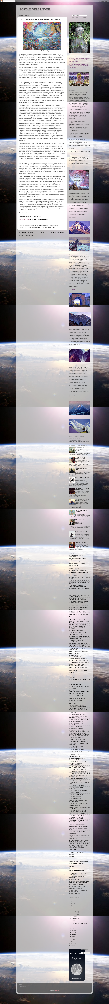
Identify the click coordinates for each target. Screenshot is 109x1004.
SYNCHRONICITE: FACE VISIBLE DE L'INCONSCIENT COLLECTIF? (78, 862)
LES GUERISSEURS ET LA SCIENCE (78, 813)
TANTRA (71, 868)
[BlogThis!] (52, 225)
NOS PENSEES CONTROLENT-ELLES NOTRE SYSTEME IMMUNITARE (78, 841)
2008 (72, 945)
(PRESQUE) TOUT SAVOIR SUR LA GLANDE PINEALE (78, 564)
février (73, 934)
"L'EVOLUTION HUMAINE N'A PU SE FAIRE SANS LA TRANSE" (40, 19)
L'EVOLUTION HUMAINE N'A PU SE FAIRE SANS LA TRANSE (39, 227)
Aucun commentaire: (42, 225)
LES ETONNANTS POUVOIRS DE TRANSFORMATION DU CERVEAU (78, 811)
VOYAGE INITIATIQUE (74, 893)
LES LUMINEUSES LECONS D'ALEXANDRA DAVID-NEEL (76, 818)
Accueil (42, 232)
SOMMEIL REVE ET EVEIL (75, 858)
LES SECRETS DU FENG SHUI (77, 831)
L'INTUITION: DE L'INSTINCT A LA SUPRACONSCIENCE (77, 717)
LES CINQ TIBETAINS (74, 805)
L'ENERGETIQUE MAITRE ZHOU (77, 681)
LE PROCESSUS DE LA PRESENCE (78, 790)
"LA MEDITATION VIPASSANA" (79, 448)
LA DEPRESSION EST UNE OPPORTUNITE (76, 724)
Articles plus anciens (58, 232)
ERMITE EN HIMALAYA (75, 638)
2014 (72, 906)
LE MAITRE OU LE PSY (75, 780)
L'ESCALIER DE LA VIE (75, 684)
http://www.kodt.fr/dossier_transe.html (30, 216)
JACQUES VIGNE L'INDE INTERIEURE (79, 662)
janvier (74, 936)
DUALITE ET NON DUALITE (76, 630)
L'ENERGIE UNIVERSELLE (76, 683)
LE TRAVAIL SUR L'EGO (75, 798)
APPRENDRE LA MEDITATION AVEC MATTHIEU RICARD (78, 568)
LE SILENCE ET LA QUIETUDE (77, 794)
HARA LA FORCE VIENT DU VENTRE (78, 651)
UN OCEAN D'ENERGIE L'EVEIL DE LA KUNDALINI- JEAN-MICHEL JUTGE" (79, 882)
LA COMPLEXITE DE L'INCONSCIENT (78, 719)
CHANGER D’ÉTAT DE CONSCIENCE (78, 606)
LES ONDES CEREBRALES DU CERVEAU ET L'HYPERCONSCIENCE (78, 825)
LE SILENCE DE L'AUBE (75, 792)
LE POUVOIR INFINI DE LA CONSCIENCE (76, 788)
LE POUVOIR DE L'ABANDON (76, 785)
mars (73, 932)
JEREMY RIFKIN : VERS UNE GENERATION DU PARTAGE (76, 665)
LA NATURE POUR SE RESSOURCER (78, 741)
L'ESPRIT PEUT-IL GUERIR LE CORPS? (79, 686)
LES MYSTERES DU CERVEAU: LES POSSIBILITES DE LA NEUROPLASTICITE (78, 822)
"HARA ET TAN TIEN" (80, 542)
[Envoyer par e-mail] (51, 225)
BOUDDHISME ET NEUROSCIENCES (78, 572)
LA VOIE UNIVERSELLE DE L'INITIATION (79, 773)
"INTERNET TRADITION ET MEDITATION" (76, 556)
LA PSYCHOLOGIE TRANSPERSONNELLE (75, 755)
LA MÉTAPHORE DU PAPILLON (77, 739)
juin (73, 926)
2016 (72, 901)
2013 (72, 908)
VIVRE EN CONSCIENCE (75, 888)
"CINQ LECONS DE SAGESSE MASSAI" (80, 458)
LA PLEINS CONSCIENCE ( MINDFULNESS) (76, 747)
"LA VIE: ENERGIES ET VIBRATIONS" (81, 511)
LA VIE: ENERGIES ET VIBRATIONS (78, 769)
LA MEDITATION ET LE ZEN (76, 728)
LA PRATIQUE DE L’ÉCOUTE (76, 749)
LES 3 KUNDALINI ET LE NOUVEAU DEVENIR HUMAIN (78, 801)
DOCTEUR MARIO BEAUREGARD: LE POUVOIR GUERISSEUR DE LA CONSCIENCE (78, 628)
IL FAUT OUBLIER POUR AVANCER (78, 658)
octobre (74, 916)
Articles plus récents (26, 232)
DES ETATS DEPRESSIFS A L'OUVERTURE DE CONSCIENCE (77, 618)
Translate (84, 17)
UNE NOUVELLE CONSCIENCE (77, 886)
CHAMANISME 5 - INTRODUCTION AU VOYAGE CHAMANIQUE (79, 596)
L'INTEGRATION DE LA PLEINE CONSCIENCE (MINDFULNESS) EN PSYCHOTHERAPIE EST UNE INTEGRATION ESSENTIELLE (78, 710)
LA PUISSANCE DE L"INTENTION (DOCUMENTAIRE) (77, 759)
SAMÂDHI (71, 854)
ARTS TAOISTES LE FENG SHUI (77, 570)
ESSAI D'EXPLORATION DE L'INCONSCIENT (76, 641)
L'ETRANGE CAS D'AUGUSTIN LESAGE (79, 691)
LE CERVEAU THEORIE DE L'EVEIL (78, 778)
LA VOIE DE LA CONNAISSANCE (77, 771)
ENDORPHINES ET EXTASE (76, 634)
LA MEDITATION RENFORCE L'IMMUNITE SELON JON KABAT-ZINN (79, 731)
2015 (72, 903)
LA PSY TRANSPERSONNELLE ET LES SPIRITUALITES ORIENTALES (79, 752)
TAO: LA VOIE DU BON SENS (76, 870)
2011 (72, 939)
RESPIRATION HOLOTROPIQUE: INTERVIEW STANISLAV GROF (77, 852)
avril (73, 930)
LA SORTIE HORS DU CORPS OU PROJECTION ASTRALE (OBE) (77, 767)
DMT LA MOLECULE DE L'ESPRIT (77, 624)
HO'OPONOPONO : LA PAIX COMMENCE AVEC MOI (76, 656)
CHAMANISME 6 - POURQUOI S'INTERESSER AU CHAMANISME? (78, 599)
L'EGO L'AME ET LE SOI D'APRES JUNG (79, 679)
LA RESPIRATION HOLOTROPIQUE (78, 761)
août (73, 920)
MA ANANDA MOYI (73, 838)
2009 (72, 943)
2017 (72, 899)
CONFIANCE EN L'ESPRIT (75, 609)
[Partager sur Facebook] (55, 225)
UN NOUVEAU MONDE (75, 879)
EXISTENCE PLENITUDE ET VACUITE (78, 643)
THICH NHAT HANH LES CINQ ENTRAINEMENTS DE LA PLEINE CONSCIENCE (77, 873)
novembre (74, 914)
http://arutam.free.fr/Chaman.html (38, 219)
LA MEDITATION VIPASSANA (76, 737)
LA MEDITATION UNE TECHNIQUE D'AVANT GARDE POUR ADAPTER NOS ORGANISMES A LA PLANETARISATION (79, 734)
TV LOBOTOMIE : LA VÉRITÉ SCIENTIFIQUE (76, 877)
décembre (74, 912)
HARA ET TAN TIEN (74, 653)
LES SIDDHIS (72, 833)
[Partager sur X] (54, 225)
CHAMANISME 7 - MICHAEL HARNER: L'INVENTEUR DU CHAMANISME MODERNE (78, 603)
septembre (75, 918)
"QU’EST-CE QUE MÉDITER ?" (77, 562)
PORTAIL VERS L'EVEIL (35, 9)
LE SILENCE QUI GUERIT (75, 796)
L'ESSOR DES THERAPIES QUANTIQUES (76, 689)
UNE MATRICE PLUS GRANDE (77, 884)
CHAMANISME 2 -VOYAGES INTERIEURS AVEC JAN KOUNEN (77, 586)
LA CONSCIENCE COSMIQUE (76, 721)
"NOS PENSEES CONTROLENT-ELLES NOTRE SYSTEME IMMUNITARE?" (81, 521)
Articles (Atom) (29, 235)
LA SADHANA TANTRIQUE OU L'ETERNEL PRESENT (76, 764)
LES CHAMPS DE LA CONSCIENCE (78, 803)
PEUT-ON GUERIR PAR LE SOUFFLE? (79, 843)
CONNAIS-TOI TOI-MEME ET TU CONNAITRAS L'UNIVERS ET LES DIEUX (79, 612)
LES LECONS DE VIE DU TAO (76, 815)
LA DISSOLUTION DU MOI (75, 726)
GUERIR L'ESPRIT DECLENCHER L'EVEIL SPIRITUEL (77, 649)
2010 (72, 941)
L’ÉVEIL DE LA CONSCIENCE (76, 693)
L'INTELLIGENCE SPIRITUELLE (77, 714)
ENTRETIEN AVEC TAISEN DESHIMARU (79, 636)
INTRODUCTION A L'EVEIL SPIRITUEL (79, 660)
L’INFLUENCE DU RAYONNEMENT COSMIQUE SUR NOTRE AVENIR (78, 706)
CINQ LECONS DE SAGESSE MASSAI (78, 607)
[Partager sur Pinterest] (57, 225)
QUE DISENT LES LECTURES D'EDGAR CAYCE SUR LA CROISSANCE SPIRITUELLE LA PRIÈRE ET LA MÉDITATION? (79, 847)
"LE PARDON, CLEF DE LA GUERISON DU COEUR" (82, 500)
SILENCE (71, 856)
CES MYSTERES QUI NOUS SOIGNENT (79, 580)
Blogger (57, 990)
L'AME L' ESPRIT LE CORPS (76, 674)
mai (73, 928)
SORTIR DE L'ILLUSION (75, 860)
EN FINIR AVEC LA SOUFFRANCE (77, 632)
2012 (72, 910)
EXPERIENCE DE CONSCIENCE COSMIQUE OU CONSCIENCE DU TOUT (79, 646)
